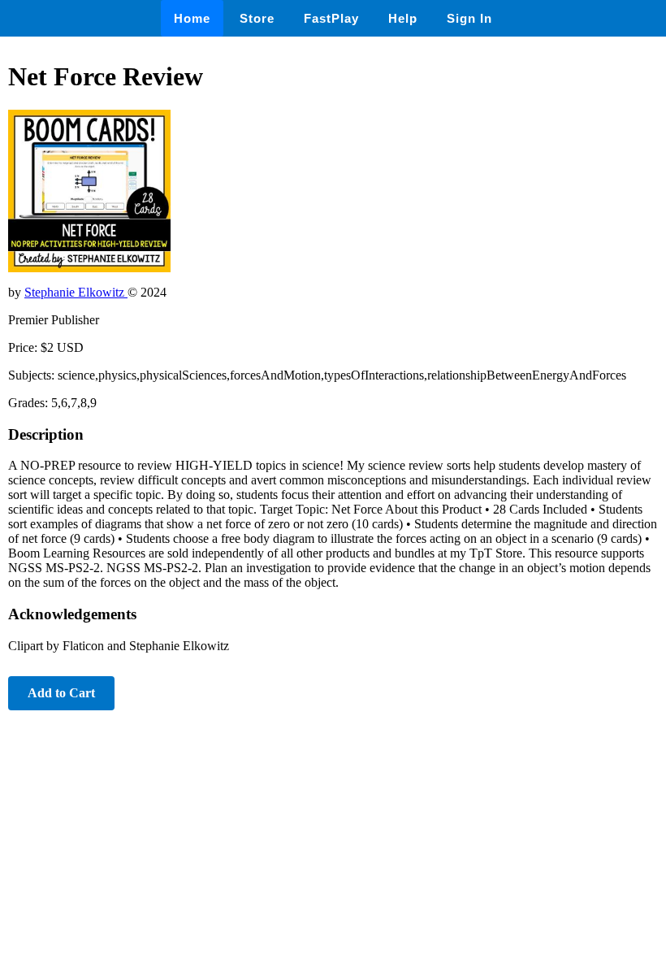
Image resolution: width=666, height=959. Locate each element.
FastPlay (331, 18)
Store (257, 18)
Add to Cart (61, 693)
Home (192, 18)
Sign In (469, 18)
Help (402, 18)
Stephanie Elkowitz (76, 292)
